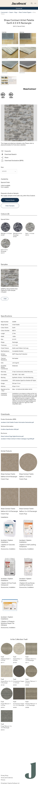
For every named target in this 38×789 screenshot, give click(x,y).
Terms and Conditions (7, 777)
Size (2, 167)
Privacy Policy (4, 775)
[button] (19, 154)
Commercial (4, 12)
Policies (3, 780)
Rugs (16, 12)
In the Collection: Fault (19, 639)
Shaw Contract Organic (25, 12)
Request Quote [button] (10, 200)
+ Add (4, 299)
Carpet (11, 12)
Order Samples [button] (10, 206)
